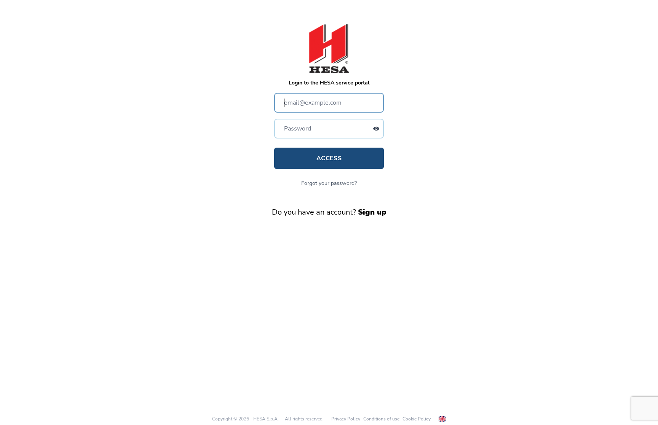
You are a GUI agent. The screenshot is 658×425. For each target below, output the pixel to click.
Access (329, 158)
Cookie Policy (416, 419)
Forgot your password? (329, 183)
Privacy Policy (345, 419)
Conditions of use (381, 419)
